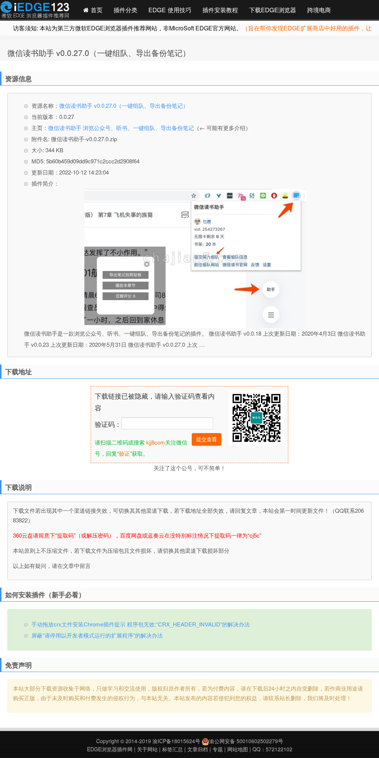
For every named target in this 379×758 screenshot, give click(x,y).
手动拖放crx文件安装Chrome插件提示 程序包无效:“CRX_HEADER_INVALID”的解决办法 (140, 624)
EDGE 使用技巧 (169, 9)
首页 (96, 9)
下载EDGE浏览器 (272, 9)
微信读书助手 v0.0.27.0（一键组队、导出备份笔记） (98, 52)
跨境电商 (319, 9)
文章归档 (197, 749)
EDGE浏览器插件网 (110, 749)
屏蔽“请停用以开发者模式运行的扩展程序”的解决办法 (97, 635)
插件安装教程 (220, 9)
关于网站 (147, 749)
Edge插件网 (35, 10)
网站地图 (237, 749)
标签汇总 (172, 749)
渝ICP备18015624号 (176, 741)
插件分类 (125, 9)
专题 (217, 749)
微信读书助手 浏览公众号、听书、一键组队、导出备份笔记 (121, 128)
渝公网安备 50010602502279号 (246, 741)
